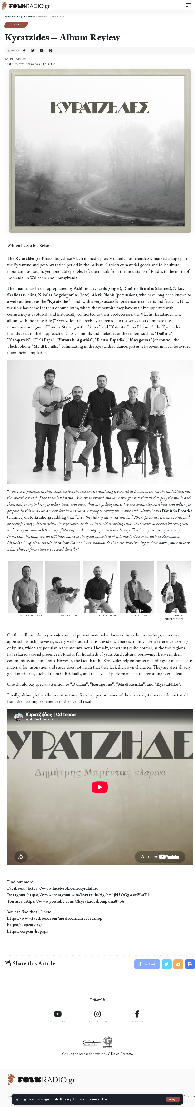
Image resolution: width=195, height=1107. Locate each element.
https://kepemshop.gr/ (28, 931)
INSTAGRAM (97, 1021)
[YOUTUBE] (57, 1014)
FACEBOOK (137, 1021)
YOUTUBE (58, 1021)
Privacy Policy (71, 1099)
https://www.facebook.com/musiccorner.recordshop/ (55, 918)
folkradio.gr (15, 59)
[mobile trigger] (188, 5)
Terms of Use (98, 1099)
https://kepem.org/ (24, 924)
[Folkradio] (26, 6)
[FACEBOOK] (137, 1014)
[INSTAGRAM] (97, 1014)
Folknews (16, 24)
